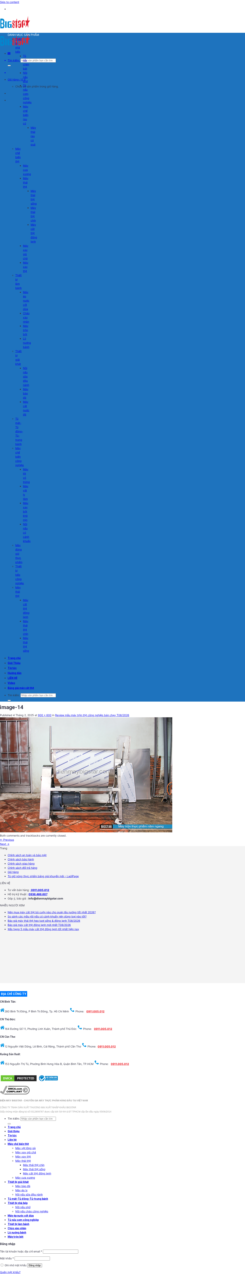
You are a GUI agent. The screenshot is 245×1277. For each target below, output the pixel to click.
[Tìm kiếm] (9, 65)
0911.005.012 (39, 890)
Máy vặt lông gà (25, 1148)
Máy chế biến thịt (18, 1143)
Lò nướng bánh (27, 343)
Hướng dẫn (14, 673)
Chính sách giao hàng (21, 863)
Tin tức (12, 668)
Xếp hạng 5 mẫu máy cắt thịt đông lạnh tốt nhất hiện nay (43, 929)
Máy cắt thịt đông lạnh (34, 233)
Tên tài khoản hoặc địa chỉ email (21, 1251)
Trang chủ (14, 658)
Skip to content (9, 2)
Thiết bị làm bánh (18, 1224)
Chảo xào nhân (26, 317)
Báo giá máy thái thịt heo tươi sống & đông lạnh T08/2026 (44, 920)
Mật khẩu (7, 1258)
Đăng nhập (35, 1265)
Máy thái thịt (25, 182)
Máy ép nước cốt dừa (26, 300)
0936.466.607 (38, 894)
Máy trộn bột (25, 330)
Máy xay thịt (25, 267)
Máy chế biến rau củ (25, 115)
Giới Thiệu (14, 663)
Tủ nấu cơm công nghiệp (27, 94)
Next (4, 844)
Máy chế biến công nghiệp (19, 457)
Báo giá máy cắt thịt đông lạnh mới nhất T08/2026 (39, 924)
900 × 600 (44, 715)
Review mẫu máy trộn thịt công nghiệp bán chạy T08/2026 (92, 715)
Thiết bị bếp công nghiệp (19, 575)
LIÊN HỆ (12, 678)
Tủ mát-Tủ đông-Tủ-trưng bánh (19, 431)
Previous (7, 839)
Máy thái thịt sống (34, 1169)
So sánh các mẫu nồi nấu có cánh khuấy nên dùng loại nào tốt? (47, 916)
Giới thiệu (14, 1131)
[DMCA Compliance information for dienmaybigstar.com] (15, 1093)
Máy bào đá (25, 393)
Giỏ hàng (13, 872)
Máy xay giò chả (25, 1152)
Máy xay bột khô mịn (25, 511)
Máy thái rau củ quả (33, 136)
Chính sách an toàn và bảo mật (27, 855)
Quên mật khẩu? (10, 1272)
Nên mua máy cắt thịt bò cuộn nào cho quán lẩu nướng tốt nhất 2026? (52, 912)
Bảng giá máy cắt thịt (21, 688)
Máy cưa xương (27, 170)
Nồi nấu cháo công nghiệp (31, 1211)
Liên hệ (12, 1139)
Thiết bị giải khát (18, 1181)
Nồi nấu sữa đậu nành (26, 376)
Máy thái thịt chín (33, 1165)
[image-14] (86, 831)
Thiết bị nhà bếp (18, 1203)
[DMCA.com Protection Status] (18, 1081)
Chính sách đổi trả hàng (22, 867)
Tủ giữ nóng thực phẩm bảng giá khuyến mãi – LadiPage (43, 876)
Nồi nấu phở (25, 77)
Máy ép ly (21, 1190)
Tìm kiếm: (14, 60)
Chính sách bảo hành (21, 859)
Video (11, 683)
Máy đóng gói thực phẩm (18, 554)
